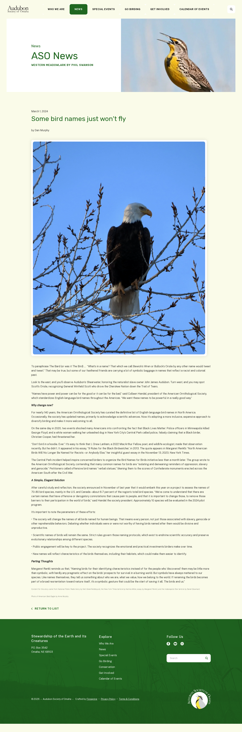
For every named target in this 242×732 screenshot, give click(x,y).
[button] (231, 9)
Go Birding (132, 9)
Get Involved (160, 9)
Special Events (103, 9)
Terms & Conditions (129, 699)
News (78, 9)
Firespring (92, 699)
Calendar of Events (194, 9)
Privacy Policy (108, 699)
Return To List (46, 608)
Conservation (107, 667)
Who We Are (56, 9)
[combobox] (235, 9)
